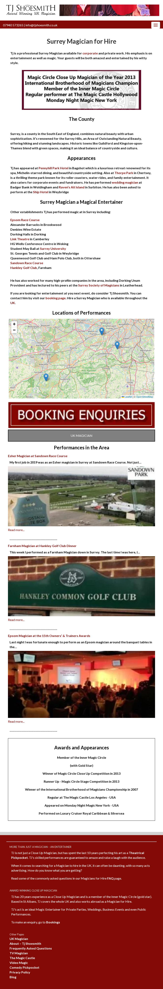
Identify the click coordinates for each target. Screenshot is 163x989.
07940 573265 (13, 25)
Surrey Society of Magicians (98, 285)
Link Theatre (19, 239)
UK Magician (19, 939)
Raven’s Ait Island (71, 187)
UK (12, 303)
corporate (90, 53)
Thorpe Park (123, 173)
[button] (101, 331)
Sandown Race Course (26, 263)
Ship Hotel (40, 192)
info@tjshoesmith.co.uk (41, 25)
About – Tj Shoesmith (25, 943)
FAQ (110, 878)
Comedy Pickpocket (24, 967)
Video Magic (19, 962)
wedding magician (124, 182)
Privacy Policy (20, 972)
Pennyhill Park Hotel (53, 168)
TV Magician (19, 953)
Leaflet (128, 396)
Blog (13, 977)
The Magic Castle (22, 958)
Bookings (53, 922)
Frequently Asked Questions (31, 948)
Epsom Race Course (25, 220)
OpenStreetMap (144, 396)
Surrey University (53, 248)
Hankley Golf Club (23, 268)
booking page (56, 298)
